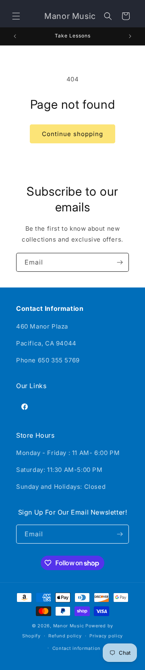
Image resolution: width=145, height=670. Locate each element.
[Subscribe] (119, 262)
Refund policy (64, 636)
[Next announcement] (130, 36)
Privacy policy (106, 636)
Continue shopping (72, 134)
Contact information (76, 648)
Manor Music (68, 626)
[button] (16, 16)
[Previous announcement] (15, 36)
